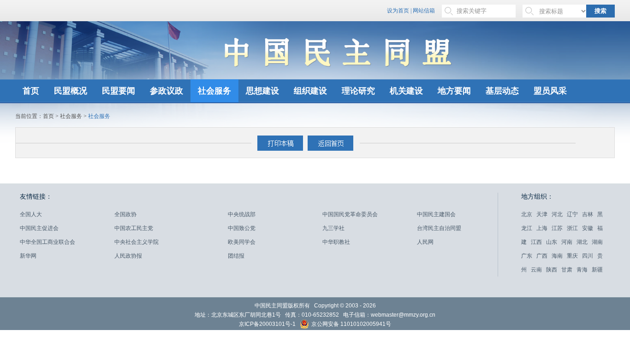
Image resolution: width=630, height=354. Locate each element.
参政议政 (166, 90)
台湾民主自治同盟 (439, 228)
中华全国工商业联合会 (47, 242)
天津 (541, 214)
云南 (536, 269)
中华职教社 (336, 242)
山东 (551, 242)
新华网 (28, 256)
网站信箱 (424, 10)
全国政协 (125, 214)
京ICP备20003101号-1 (267, 324)
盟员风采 (550, 90)
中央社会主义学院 (136, 242)
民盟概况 (70, 90)
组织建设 (310, 90)
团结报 (236, 256)
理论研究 (358, 90)
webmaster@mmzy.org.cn (403, 315)
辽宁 (572, 214)
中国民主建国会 (436, 214)
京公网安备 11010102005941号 (350, 324)
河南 (566, 242)
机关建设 (406, 90)
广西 (541, 256)
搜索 (600, 10)
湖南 (597, 242)
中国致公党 (242, 228)
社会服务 (214, 90)
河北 (557, 214)
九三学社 (333, 228)
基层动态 (502, 90)
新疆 (597, 269)
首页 (31, 90)
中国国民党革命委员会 (350, 214)
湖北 (582, 242)
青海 (582, 269)
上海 (541, 228)
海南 (557, 256)
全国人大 (31, 214)
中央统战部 (242, 214)
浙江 (572, 228)
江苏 (557, 228)
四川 (587, 256)
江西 (536, 242)
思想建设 (262, 90)
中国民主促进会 (39, 228)
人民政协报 (128, 256)
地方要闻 (454, 90)
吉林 (587, 214)
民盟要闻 (118, 90)
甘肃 (566, 269)
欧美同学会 (242, 242)
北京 (526, 214)
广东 (526, 256)
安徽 (587, 228)
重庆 (572, 256)
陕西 (551, 269)
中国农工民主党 (133, 228)
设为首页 (398, 10)
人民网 (425, 242)
